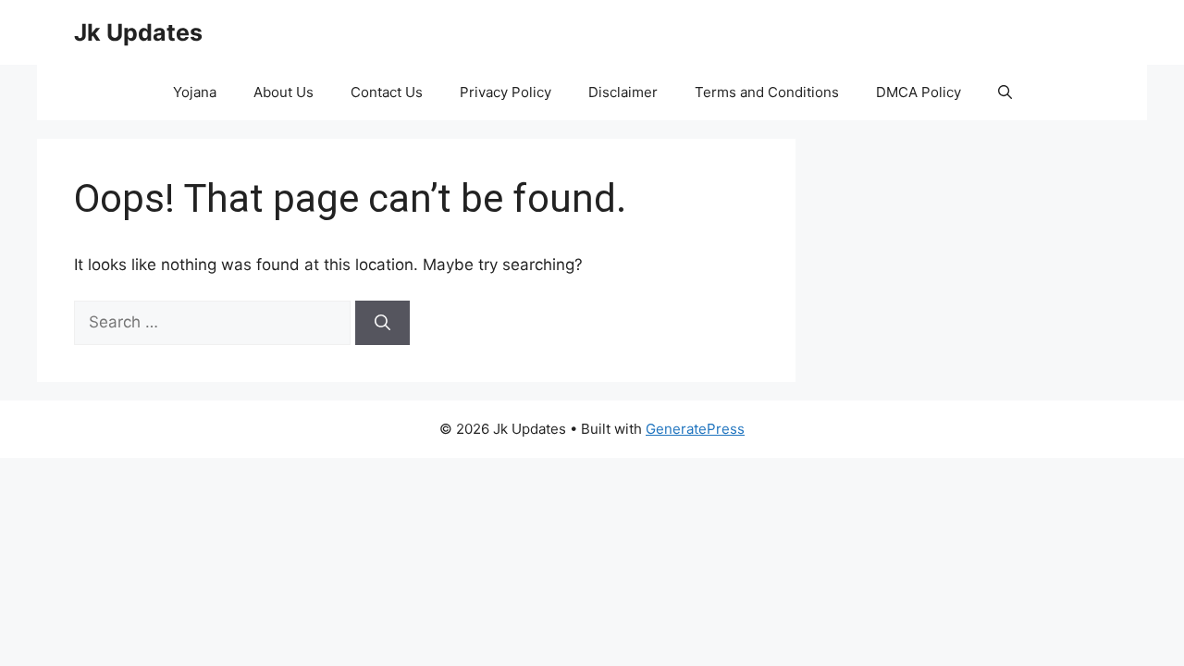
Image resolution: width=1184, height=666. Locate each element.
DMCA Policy (918, 92)
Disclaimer (623, 92)
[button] (1005, 92)
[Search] (382, 323)
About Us (283, 92)
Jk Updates (138, 32)
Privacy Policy (505, 92)
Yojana (194, 92)
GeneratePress (695, 429)
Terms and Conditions (767, 92)
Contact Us (387, 92)
